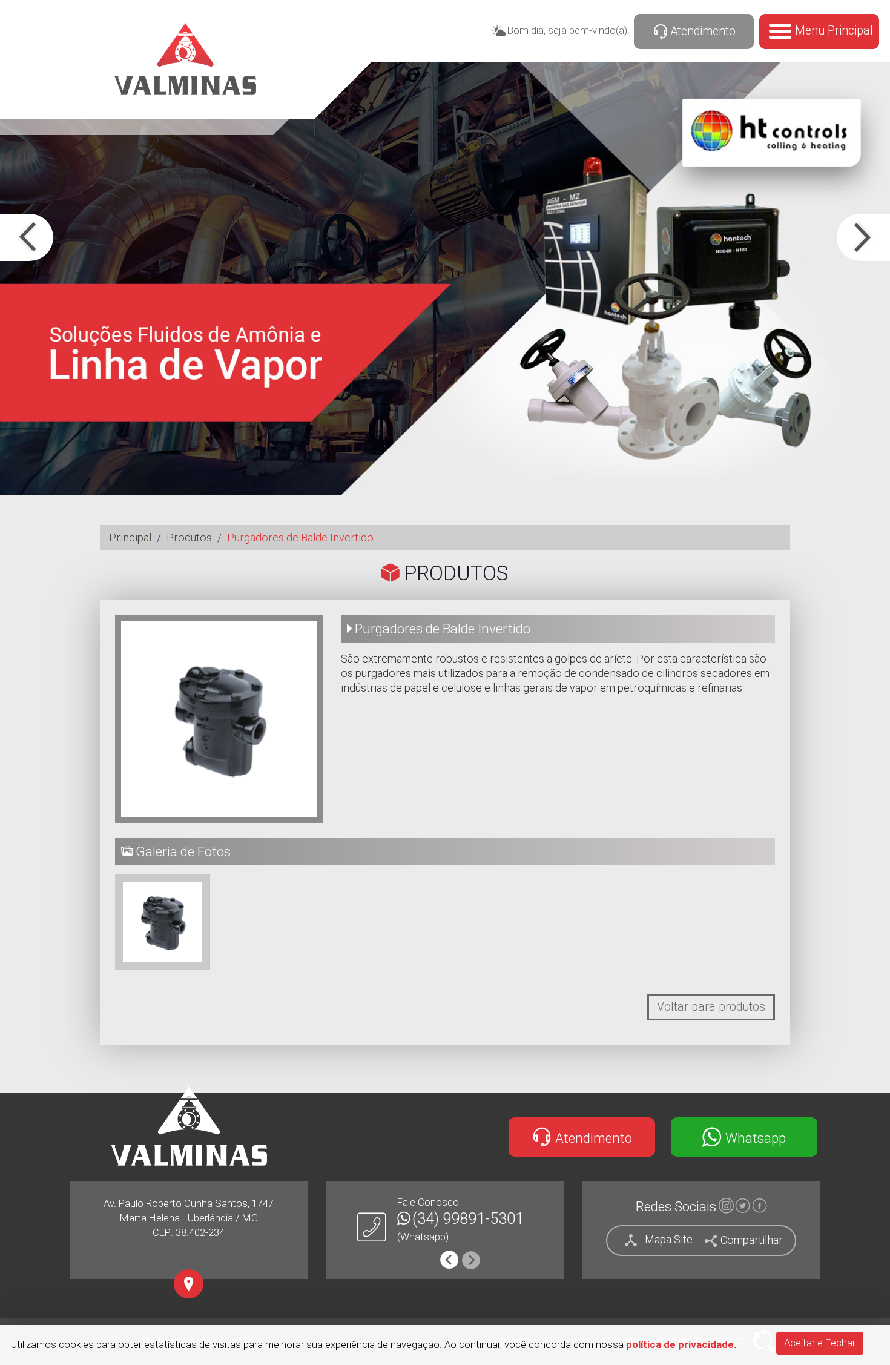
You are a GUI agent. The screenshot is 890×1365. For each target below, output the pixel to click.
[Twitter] (742, 1207)
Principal (130, 537)
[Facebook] (759, 1207)
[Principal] (185, 59)
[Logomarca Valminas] (189, 1126)
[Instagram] (725, 1207)
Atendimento (702, 31)
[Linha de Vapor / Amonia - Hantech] (445, 278)
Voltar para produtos (711, 1007)
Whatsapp (754, 1137)
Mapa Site (668, 1239)
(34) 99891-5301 (468, 1219)
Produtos (189, 537)
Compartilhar (750, 1239)
